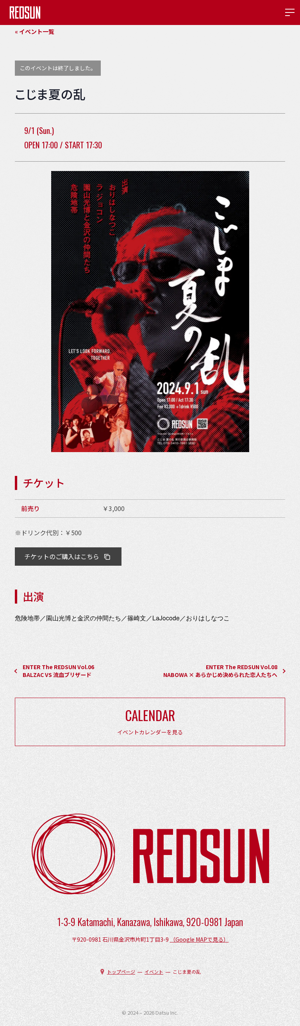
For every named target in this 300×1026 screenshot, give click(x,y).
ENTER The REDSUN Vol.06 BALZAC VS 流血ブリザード (58, 671)
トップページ (121, 972)
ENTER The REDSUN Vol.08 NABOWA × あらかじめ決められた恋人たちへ (223, 671)
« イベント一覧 (34, 31)
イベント (154, 972)
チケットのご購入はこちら (61, 556)
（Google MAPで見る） (199, 939)
